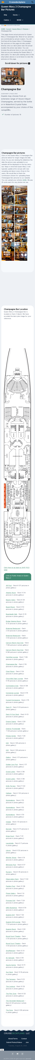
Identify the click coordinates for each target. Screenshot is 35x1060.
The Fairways (10, 979)
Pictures (25, 29)
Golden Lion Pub (12, 764)
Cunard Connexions (13, 700)
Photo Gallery (11, 893)
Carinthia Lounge (12, 657)
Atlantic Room (11, 593)
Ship (5, 15)
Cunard (8, 29)
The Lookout (10, 986)
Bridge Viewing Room (13, 621)
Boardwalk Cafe (11, 614)
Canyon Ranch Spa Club (14, 643)
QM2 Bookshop (11, 908)
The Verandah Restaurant (15, 1001)
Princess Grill (10, 900)
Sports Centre (11, 965)
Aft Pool (9, 585)
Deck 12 (8, 707)
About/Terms (13, 1039)
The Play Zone (11, 994)
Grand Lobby (10, 772)
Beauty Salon (10, 600)
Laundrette (10, 843)
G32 (7, 743)
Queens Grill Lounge (13, 922)
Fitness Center (11, 736)
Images (8, 822)
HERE (24, 180)
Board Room (10, 607)
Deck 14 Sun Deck (12, 714)
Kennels (8, 829)
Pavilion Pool (10, 886)
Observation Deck (12, 879)
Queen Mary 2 (17, 29)
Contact (24, 1039)
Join (27, 1042)
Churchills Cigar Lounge (14, 679)
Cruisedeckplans (16, 2)
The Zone (9, 1010)
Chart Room (10, 671)
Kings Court (10, 836)
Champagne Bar (11, 664)
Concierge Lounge (12, 693)
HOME (3, 29)
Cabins (6, 20)
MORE (19, 20)
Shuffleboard (10, 951)
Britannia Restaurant (13, 628)
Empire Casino (11, 721)
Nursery (9, 872)
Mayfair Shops (11, 858)
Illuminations (10, 800)
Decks (15, 15)
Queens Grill (10, 915)
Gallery (8, 757)
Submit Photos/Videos (14, 1042)
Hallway (9, 793)
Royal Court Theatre (13, 936)
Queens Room (11, 929)
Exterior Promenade (13, 729)
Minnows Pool (11, 865)
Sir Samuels (10, 958)
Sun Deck (9, 972)
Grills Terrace (10, 786)
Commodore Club (12, 686)
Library (8, 850)
